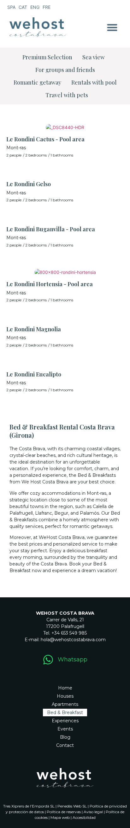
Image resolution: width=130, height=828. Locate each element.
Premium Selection (47, 57)
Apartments (65, 704)
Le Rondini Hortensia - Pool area (49, 284)
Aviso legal (93, 811)
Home (65, 688)
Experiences (65, 721)
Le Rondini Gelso (28, 184)
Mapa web (60, 817)
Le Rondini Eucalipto (33, 374)
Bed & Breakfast (65, 712)
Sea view (93, 57)
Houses (65, 696)
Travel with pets (66, 95)
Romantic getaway (37, 82)
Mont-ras (16, 148)
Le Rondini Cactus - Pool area (45, 139)
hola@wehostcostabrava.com (73, 639)
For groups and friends (65, 70)
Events (65, 729)
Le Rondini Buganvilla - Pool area (50, 229)
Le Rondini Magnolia (33, 329)
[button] (112, 27)
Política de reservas (64, 811)
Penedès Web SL (72, 806)
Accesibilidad (84, 817)
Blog (65, 737)
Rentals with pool (94, 82)
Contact (65, 745)
